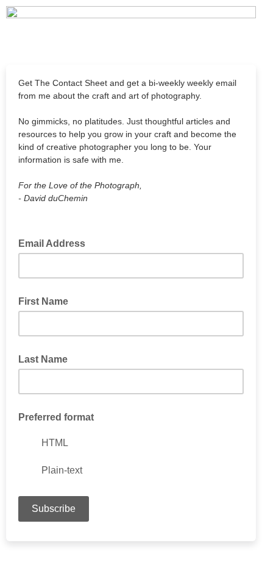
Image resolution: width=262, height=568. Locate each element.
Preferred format (56, 417)
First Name (43, 301)
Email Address (55, 242)
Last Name (43, 359)
